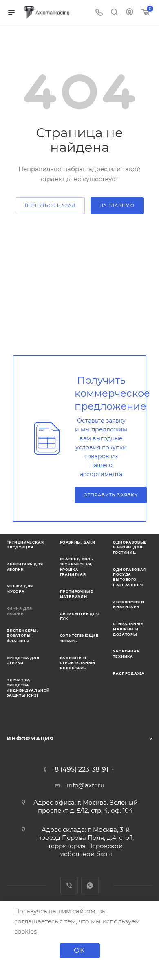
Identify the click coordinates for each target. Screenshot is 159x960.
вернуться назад (50, 205)
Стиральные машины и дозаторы (128, 629)
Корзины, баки (77, 542)
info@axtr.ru (85, 785)
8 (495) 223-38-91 (81, 769)
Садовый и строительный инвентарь (78, 663)
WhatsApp (90, 885)
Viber (69, 885)
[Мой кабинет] (129, 13)
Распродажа (128, 673)
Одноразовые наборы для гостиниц (130, 547)
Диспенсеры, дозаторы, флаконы (22, 635)
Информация (30, 738)
